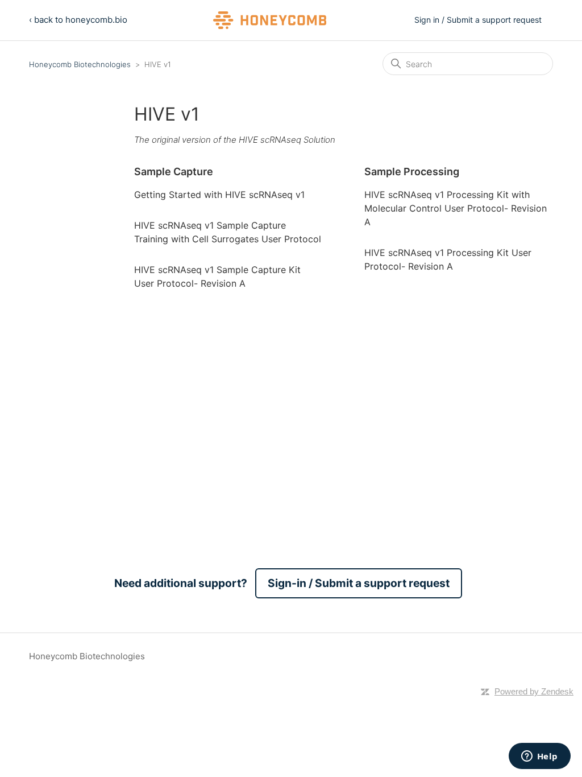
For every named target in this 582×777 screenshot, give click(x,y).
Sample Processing (411, 171)
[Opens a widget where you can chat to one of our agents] (539, 757)
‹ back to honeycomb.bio (78, 19)
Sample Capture (173, 171)
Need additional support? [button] (282, 583)
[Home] (270, 20)
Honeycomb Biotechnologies (80, 64)
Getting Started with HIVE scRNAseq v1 (219, 194)
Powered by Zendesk (533, 691)
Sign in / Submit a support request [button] (478, 19)
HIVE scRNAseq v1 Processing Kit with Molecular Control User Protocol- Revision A (455, 208)
